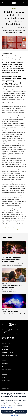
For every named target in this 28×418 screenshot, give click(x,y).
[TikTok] (10, 338)
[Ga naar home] (14, 2)
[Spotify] (3, 338)
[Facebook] (8, 338)
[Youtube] (13, 338)
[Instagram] (5, 338)
